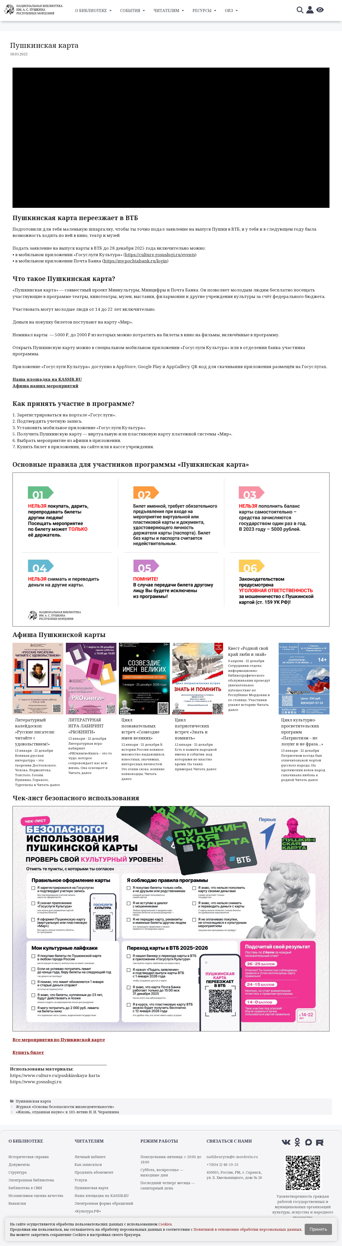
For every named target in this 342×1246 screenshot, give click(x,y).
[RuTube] (319, 1142)
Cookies (165, 1224)
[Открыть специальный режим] (320, 10)
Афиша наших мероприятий (45, 386)
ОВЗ (229, 10)
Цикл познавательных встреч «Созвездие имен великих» (140, 729)
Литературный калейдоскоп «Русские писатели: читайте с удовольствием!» (35, 732)
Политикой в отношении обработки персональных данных (247, 1229)
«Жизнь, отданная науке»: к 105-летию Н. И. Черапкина (67, 1112)
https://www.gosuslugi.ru (36, 1081)
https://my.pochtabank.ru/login (135, 261)
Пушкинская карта (33, 1101)
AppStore (126, 366)
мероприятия (37, 1039)
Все (17, 1039)
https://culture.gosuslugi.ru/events (160, 254)
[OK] (297, 1142)
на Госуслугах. (311, 366)
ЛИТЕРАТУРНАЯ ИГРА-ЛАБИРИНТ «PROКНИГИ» (86, 726)
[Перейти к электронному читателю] (310, 10)
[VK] (286, 1142)
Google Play (149, 366)
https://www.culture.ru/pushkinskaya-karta (55, 1075)
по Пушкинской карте (79, 1039)
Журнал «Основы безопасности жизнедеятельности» (65, 1106)
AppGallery (177, 366)
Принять (318, 1229)
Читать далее (48, 785)
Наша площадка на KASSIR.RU (47, 379)
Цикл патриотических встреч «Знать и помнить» (192, 729)
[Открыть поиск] (300, 10)
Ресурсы (202, 10)
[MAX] (308, 1142)
